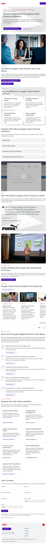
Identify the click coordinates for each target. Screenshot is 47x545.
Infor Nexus (31, 9)
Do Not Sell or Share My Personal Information (26, 539)
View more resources (7, 289)
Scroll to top (43, 525)
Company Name (27, 492)
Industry (2, 504)
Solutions (6, 9)
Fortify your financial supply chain (10, 80)
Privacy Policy (27, 515)
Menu (42, 3)
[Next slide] (45, 327)
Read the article (10, 353)
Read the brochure (6, 83)
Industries (27, 528)
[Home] (3, 3)
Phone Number (4, 498)
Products (27, 531)
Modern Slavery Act (13, 539)
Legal (7, 539)
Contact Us (6, 528)
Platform (27, 536)
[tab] (40, 327)
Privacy (3, 539)
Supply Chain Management (19, 9)
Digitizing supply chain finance (11, 28)
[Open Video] (23, 176)
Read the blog (9, 363)
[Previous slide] (36, 327)
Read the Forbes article (7, 280)
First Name (3, 486)
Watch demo (26, 28)
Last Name (26, 486)
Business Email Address (5, 492)
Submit (4, 510)
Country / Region (27, 498)
